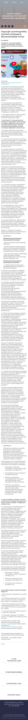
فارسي (21, 2)
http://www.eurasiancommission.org (10, 626)
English (6, 2)
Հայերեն (14, 2)
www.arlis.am (4, 623)
